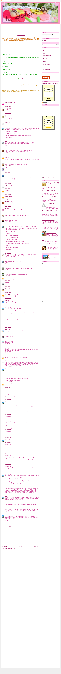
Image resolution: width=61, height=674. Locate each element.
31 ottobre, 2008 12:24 (8, 292)
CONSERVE (44, 50)
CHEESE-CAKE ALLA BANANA (9, 33)
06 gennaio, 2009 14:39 (8, 464)
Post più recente (5, 546)
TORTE (43, 67)
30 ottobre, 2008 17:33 (8, 165)
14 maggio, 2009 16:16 (8, 526)
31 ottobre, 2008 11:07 (8, 275)
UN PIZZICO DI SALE (46, 69)
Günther (6, 272)
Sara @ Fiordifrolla (8, 253)
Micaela (6, 122)
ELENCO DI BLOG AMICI (46, 73)
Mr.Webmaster (48, 100)
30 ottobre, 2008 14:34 (8, 106)
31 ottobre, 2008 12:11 (8, 280)
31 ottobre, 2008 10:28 (8, 270)
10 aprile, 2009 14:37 (7, 512)
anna (5, 167)
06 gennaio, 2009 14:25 (8, 453)
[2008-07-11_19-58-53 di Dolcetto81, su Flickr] (20, 35)
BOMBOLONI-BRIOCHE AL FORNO (48, 220)
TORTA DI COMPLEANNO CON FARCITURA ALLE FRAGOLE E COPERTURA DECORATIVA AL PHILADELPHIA (50, 212)
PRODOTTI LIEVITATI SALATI (47, 64)
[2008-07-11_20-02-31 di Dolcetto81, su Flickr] (20, 94)
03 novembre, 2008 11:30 (8, 381)
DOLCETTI (44, 53)
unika (5, 266)
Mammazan (7, 201)
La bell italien (7, 185)
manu (5, 335)
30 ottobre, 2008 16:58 (8, 160)
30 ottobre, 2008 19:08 (8, 194)
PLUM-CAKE (44, 61)
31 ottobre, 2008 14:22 (8, 327)
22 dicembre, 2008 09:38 (8, 442)
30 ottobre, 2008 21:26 (8, 199)
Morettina (6, 288)
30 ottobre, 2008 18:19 (8, 172)
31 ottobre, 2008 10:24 (8, 264)
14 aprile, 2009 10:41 (7, 521)
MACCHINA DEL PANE (46, 58)
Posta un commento (5, 528)
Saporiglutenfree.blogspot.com (10, 294)
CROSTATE (44, 52)
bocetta (6, 300)
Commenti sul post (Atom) (10, 548)
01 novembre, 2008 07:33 (8, 358)
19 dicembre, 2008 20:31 (8, 437)
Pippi (5, 214)
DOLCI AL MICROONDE (46, 55)
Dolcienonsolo (7, 355)
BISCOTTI (44, 49)
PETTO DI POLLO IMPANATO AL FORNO (49, 196)
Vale (5, 208)
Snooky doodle (7, 196)
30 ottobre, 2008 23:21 (8, 206)
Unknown (6, 360)
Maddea (6, 329)
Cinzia (6, 141)
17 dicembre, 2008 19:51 (8, 399)
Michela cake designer (8, 102)
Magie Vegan (7, 383)
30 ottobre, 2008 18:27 (8, 183)
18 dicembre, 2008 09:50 (8, 414)
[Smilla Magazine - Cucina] (45, 40)
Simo (5, 115)
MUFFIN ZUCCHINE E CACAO (47, 226)
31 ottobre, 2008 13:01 (8, 298)
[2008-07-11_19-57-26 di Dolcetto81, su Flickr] (21, 78)
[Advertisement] (30, 26)
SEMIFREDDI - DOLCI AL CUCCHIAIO (49, 66)
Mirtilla (6, 219)
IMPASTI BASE (45, 56)
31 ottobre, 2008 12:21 (8, 286)
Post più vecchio (36, 546)
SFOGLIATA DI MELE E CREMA (51, 203)
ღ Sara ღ (6, 108)
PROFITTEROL (48, 246)
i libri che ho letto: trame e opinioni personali (50, 83)
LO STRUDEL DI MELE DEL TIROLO (52, 182)
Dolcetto (6, 127)
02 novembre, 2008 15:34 (8, 366)
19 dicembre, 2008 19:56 (8, 429)
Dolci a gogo (7, 162)
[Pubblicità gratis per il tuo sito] (44, 102)
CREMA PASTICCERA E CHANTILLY (48, 190)
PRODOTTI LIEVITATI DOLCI (47, 63)
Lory (5, 282)
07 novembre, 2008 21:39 (8, 387)
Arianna (6, 190)
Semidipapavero (7, 277)
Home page (20, 546)
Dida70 (6, 174)
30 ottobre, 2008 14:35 (8, 113)
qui (28, 74)
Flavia (6, 340)
